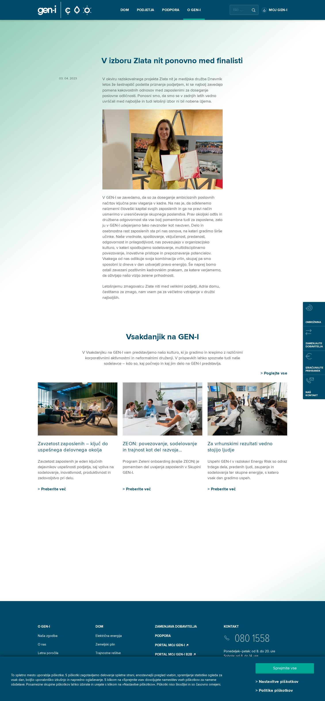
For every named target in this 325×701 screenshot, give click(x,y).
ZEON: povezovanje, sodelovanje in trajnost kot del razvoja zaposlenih (160, 450)
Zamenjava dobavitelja (176, 626)
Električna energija (109, 636)
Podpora (163, 636)
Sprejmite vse (285, 668)
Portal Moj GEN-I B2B (174, 654)
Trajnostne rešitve (108, 653)
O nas (42, 644)
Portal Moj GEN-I (170, 645)
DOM (99, 626)
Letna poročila (48, 653)
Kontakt (231, 626)
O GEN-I (44, 626)
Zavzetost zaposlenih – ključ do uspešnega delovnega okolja (73, 447)
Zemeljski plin (105, 644)
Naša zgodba (47, 636)
